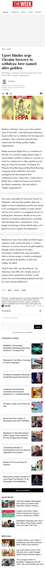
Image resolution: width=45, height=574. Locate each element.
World (9, 49)
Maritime (38, 12)
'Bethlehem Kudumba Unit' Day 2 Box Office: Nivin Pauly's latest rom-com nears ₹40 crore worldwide (29, 524)
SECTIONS (3, 5)
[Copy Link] (11, 93)
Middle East (15, 12)
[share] (3, 93)
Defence (24, 12)
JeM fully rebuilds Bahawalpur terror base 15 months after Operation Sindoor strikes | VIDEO (28, 504)
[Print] (7, 93)
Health (31, 12)
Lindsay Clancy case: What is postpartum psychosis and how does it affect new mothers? (29, 542)
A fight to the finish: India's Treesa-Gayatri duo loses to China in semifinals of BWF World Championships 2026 (27, 514)
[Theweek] (22, 4)
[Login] (40, 6)
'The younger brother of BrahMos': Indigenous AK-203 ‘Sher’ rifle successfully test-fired (29, 562)
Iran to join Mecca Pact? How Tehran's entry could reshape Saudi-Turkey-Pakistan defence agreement (29, 553)
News (3, 49)
